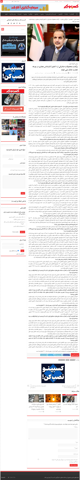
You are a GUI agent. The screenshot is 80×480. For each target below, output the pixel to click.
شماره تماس (22, 163)
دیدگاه (76, 427)
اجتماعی (36, 14)
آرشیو (6, 14)
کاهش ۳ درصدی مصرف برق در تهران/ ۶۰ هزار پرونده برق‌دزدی (54, 406)
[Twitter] (15, 2)
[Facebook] (17, 2)
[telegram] (12, 2)
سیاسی (42, 14)
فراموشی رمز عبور (20, 254)
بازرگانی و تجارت (64, 19)
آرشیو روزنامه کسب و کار (12, 109)
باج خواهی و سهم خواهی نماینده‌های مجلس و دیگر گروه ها (14, 223)
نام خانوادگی (11, 159)
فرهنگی (30, 14)
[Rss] (18, 2)
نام (77, 442)
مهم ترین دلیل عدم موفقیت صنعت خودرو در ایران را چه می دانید (14, 213)
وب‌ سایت (75, 454)
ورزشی (25, 14)
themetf (3, 477)
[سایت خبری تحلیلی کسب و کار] (71, 6)
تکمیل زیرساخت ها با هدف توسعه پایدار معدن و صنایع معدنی (38, 386)
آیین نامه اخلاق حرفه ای (67, 1)
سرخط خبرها (58, 73)
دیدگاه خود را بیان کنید (49, 73)
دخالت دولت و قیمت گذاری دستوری (16, 217)
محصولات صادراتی (61, 360)
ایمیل (76, 448)
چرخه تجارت (72, 360)
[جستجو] (1, 1)
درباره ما (61, 1)
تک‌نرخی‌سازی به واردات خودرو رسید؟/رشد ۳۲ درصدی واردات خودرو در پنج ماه (36, 406)
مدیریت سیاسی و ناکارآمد (19, 219)
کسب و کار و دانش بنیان (51, 14)
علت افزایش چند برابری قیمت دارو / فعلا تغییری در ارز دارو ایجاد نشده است (69, 386)
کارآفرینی (61, 14)
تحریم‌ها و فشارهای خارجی (18, 226)
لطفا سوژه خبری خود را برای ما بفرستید (17, 174)
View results (15, 232)
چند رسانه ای (13, 14)
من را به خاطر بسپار (13, 251)
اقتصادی (72, 14)
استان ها (19, 14)
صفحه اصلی (77, 14)
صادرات (67, 360)
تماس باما (56, 1)
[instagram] (14, 2)
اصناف (66, 14)
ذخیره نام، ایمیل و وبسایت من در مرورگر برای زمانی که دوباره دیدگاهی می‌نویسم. (65, 461)
